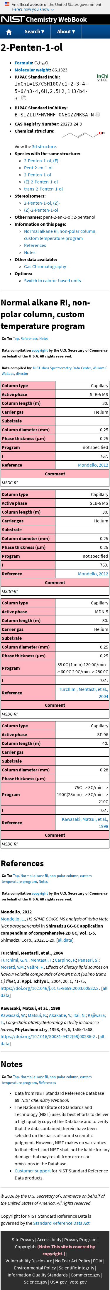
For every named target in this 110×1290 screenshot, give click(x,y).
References (35, 245)
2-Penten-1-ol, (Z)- (42, 203)
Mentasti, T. (42, 960)
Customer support (33, 1171)
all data (65, 940)
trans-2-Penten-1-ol (43, 189)
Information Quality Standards (38, 1275)
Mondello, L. (13, 919)
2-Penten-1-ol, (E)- (42, 160)
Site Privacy (23, 1239)
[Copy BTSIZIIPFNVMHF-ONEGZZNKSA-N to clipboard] (97, 115)
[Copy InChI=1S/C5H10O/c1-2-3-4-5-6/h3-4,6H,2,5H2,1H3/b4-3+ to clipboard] (23, 99)
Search (32, 31)
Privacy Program (80, 1239)
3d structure (44, 146)
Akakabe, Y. (60, 1015)
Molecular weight (32, 70)
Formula (23, 63)
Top (16, 338)
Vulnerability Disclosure (29, 1261)
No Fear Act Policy (72, 1261)
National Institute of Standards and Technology (13, 19)
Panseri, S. (88, 960)
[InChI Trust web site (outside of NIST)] (102, 81)
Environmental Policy (35, 1268)
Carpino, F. (65, 960)
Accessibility (49, 1239)
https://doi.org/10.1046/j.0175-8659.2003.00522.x (49, 988)
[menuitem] (9, 31)
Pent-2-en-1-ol (38, 168)
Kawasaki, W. (13, 1015)
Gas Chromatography (45, 266)
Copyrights (25, 1246)
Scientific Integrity (76, 1268)
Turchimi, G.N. (14, 960)
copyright (40, 350)
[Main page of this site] (9, 31)
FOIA (97, 1261)
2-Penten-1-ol (37, 175)
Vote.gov (78, 1282)
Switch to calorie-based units (52, 280)
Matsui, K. (37, 1015)
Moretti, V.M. (13, 967)
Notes (29, 252)
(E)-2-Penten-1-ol (41, 182)
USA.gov (58, 1282)
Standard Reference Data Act (61, 1223)
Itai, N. (79, 1015)
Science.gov (35, 1282)
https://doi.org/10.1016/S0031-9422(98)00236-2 (48, 1036)
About (64, 31)
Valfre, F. (35, 967)
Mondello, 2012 (93, 465)
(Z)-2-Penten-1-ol (41, 210)
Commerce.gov (85, 1275)
